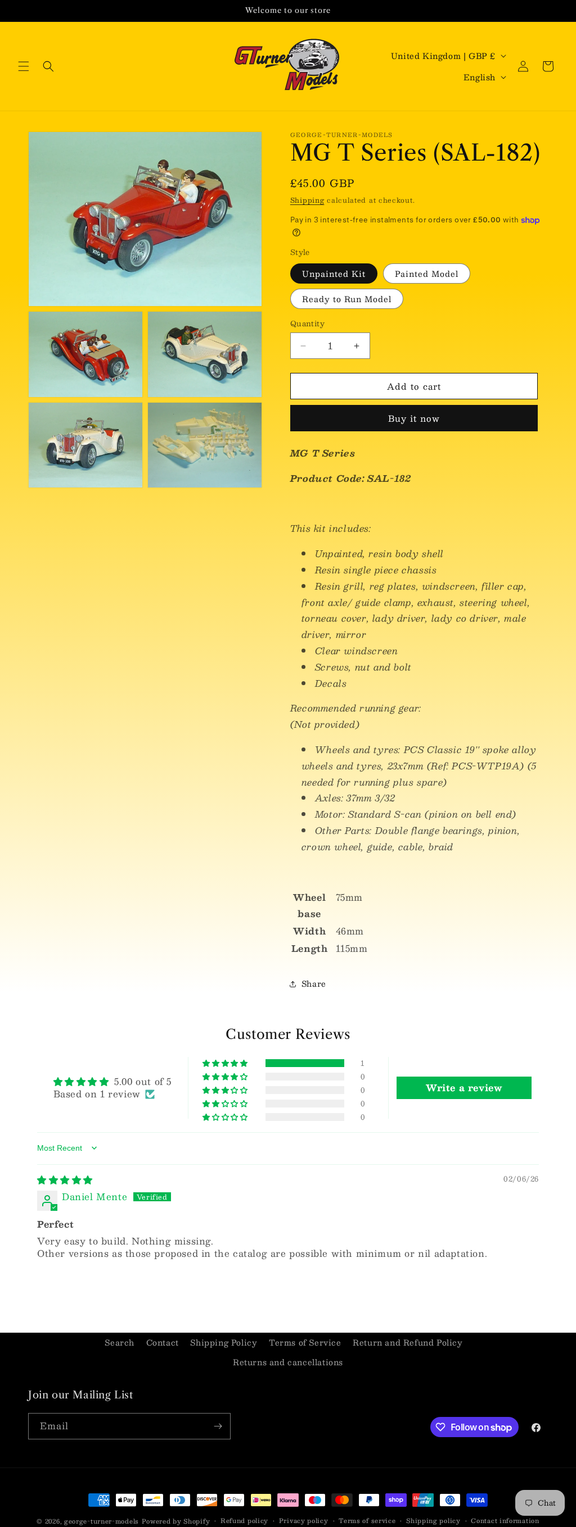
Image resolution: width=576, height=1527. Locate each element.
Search (119, 1342)
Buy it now (414, 418)
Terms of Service (305, 1342)
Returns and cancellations (288, 1362)
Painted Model (426, 273)
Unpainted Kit (334, 273)
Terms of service (367, 1521)
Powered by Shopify (176, 1521)
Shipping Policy (223, 1342)
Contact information (505, 1521)
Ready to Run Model (347, 299)
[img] (65, 1179)
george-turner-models (101, 1521)
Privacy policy (303, 1521)
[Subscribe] (217, 1426)
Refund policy (244, 1521)
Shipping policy (433, 1521)
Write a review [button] (464, 1087)
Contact (162, 1342)
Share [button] (314, 983)
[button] (23, 66)
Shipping (307, 200)
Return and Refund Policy (407, 1342)
